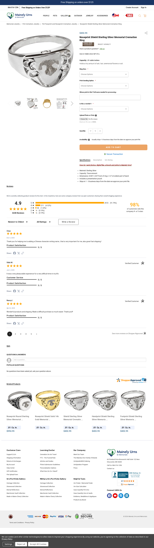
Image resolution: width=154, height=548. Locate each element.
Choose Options (19, 409)
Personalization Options (48, 468)
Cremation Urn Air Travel (48, 454)
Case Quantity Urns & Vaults (83, 493)
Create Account (132, 7)
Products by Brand (80, 500)
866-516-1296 (13, 7)
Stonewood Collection (14, 486)
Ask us (102, 49)
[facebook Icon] (109, 495)
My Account (11, 464)
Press (75, 468)
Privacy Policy (29, 522)
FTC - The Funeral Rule (47, 458)
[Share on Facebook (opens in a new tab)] (14, 253)
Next (72, 103)
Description (97, 160)
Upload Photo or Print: (87, 115)
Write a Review (68, 222)
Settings (8, 544)
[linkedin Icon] (126, 495)
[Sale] (128, 15)
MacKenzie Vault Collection (16, 493)
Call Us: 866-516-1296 (114, 465)
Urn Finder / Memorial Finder (83, 483)
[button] (21, 516)
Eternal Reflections (13, 490)
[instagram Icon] (121, 495)
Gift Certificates (12, 471)
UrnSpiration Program (81, 464)
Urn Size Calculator (80, 486)
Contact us (110, 468)
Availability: (84, 139)
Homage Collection (13, 483)
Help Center (11, 468)
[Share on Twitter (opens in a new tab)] (18, 253)
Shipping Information (14, 458)
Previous (9, 103)
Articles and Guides (46, 461)
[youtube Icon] (115, 495)
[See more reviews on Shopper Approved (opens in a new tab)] (22, 253)
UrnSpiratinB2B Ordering (82, 461)
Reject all (21, 544)
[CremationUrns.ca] (115, 15)
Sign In (143, 7)
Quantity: (83, 131)
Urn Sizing (108, 160)
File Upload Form (12, 474)
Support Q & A (11, 454)
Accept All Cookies (38, 544)
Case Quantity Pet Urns (81, 490)
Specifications (85, 160)
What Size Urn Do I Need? (48, 471)
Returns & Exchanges (14, 461)
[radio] (76, 203)
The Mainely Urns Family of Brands (85, 458)
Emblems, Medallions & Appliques (85, 496)
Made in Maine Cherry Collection (17, 496)
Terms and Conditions (17, 522)
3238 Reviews (20, 213)
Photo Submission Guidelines (50, 464)
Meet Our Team (79, 454)
